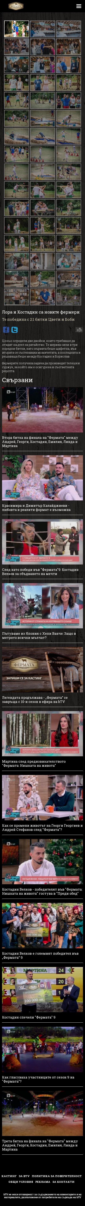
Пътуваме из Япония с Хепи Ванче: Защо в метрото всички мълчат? (39, 635)
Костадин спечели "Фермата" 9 (28, 1017)
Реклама (42, 1182)
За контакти (63, 1182)
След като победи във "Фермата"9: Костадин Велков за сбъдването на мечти (40, 572)
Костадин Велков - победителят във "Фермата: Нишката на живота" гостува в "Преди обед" (42, 891)
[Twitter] (14, 330)
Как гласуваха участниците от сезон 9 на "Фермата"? (38, 1079)
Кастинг (9, 1176)
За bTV (24, 1176)
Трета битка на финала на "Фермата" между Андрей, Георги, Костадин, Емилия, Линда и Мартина (40, 1145)
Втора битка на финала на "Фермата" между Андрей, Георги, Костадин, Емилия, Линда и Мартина (40, 442)
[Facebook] (6, 330)
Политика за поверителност (57, 1176)
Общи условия (20, 1182)
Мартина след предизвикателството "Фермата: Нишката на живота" (34, 763)
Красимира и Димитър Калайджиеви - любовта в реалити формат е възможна (36, 508)
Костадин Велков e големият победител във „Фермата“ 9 (40, 955)
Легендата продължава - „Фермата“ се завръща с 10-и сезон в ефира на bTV (35, 700)
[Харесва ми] (78, 330)
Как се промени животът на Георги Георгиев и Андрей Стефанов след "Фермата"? (42, 827)
